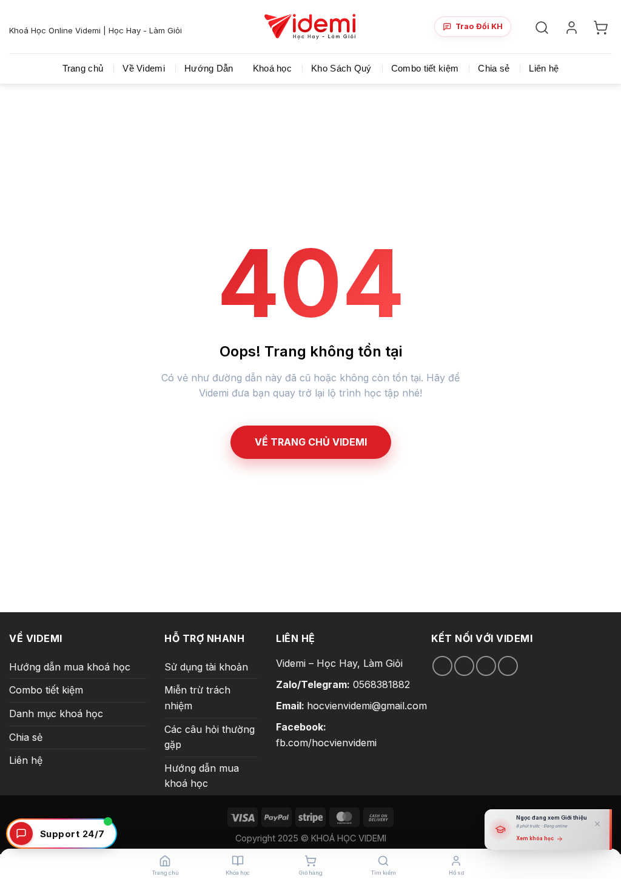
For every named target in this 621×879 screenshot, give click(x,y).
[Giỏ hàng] (602, 27)
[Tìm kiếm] (543, 27)
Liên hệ (544, 68)
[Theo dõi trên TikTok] (464, 666)
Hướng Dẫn (208, 68)
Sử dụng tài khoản (206, 667)
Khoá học (272, 68)
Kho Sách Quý (341, 68)
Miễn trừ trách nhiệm (197, 698)
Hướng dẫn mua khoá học (69, 667)
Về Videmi (144, 68)
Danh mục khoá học (56, 713)
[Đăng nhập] (573, 27)
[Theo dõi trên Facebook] (442, 666)
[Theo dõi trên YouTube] (508, 666)
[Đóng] (597, 824)
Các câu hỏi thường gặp (209, 737)
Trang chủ (83, 68)
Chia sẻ (493, 68)
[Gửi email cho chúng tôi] (486, 666)
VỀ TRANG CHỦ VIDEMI (311, 442)
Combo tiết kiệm (425, 68)
